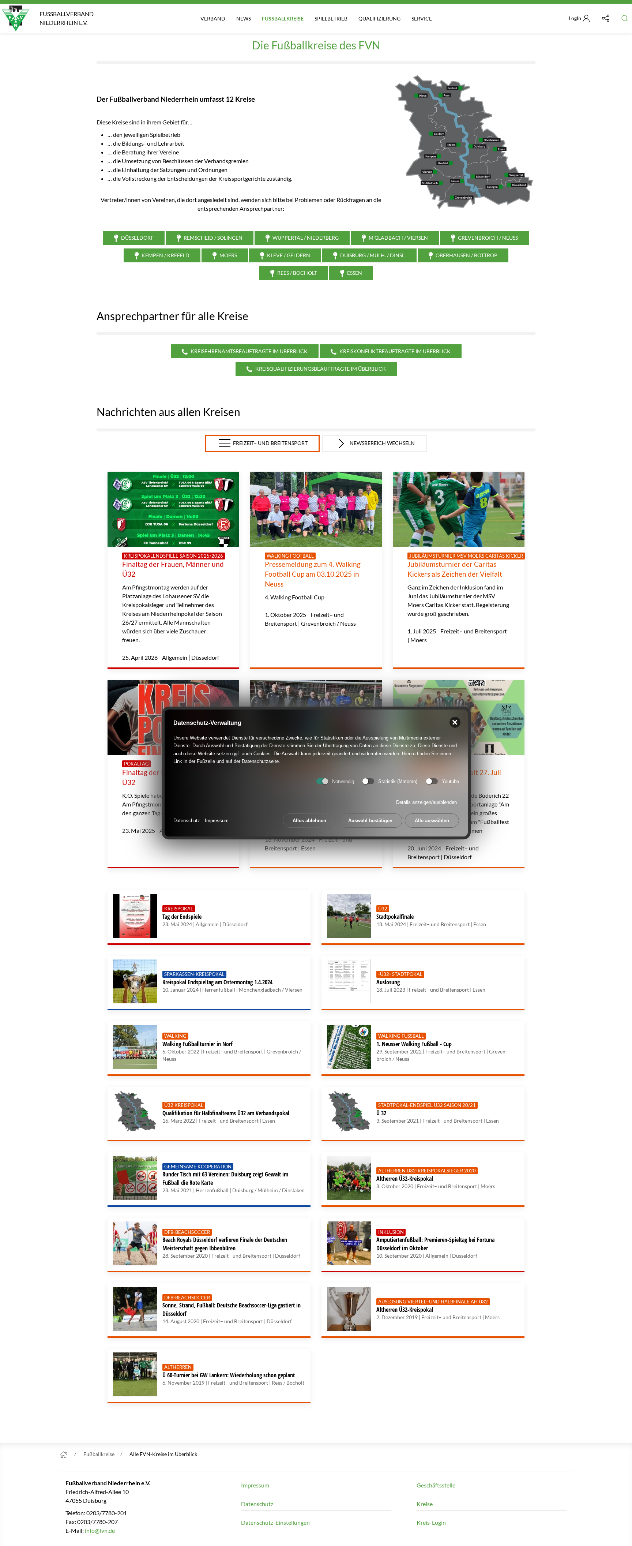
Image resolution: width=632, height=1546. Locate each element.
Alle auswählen (432, 820)
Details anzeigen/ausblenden (426, 802)
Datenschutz (186, 820)
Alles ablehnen (309, 820)
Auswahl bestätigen (370, 820)
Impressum (217, 820)
